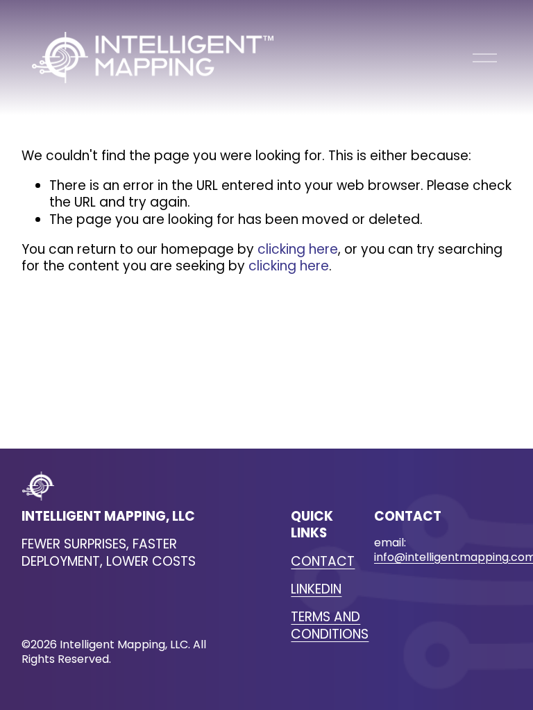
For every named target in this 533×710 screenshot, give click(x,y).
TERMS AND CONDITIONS (330, 626)
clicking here (297, 249)
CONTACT (323, 561)
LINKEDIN (316, 589)
